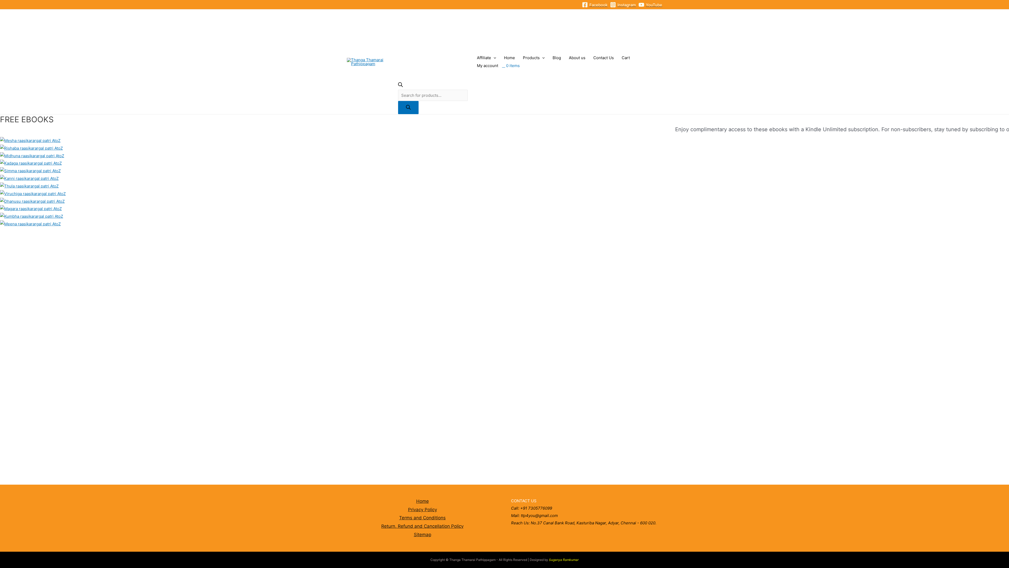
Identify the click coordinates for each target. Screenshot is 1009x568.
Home (509, 57)
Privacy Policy (422, 509)
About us (577, 57)
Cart (626, 57)
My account (487, 65)
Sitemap (422, 534)
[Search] (408, 107)
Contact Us (603, 57)
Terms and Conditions (422, 517)
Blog (557, 57)
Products (531, 57)
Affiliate (484, 57)
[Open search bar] (400, 85)
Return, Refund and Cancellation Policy (422, 526)
